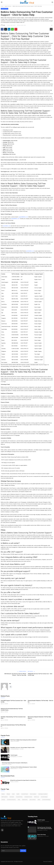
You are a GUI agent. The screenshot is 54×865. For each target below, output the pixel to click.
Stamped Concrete (28, 796)
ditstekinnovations (13, 768)
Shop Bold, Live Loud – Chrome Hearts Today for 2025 (22, 747)
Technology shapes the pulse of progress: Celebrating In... (15, 762)
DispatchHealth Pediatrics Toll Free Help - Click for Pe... (40, 701)
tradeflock (3, 764)
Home (2, 6)
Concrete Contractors (11, 799)
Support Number (8, 6)
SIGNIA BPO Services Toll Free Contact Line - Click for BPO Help (40, 674)
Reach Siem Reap (41, 834)
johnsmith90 (39, 830)
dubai (39, 799)
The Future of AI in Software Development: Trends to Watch (23, 767)
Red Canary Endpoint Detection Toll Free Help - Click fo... (39, 717)
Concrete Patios (19, 796)
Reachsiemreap (40, 836)
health (18, 794)
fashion (3, 794)
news (19, 799)
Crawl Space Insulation (42, 794)
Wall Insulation (4, 796)
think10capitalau (13, 756)
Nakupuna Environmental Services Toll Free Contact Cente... (12, 709)
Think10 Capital (13, 755)
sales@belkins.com (15, 218)
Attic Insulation (33, 794)
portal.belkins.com (30, 251)
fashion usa (36, 796)
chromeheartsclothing (14, 748)
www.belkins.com (6, 225)
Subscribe (23, 850)
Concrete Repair (44, 796)
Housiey (3, 799)
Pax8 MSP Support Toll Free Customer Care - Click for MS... (13, 701)
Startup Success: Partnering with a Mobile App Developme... (44, 828)
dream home (24, 799)
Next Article (30, 671)
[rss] (2, 830)
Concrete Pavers (24, 794)
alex (10, 683)
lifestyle (8, 794)
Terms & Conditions (47, 861)
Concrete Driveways (46, 799)
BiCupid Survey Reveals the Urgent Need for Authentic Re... (23, 780)
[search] (52, 2)
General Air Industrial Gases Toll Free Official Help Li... (13, 725)
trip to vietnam (32, 799)
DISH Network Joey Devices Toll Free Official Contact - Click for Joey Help (15, 674)
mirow (11, 741)
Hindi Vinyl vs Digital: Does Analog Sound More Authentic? (23, 739)
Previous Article (22, 671)
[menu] (1, 2)
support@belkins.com (23, 216)
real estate (12, 796)
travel (13, 794)
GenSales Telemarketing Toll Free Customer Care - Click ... (13, 717)
